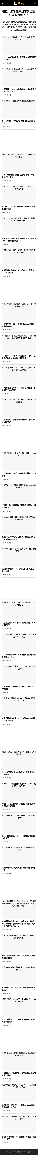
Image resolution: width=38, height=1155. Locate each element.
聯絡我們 (28, 1152)
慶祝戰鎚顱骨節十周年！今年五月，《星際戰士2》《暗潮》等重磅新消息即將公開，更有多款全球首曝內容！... (19, 923)
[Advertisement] (19, 140)
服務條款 (19, 1152)
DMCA (23, 1152)
